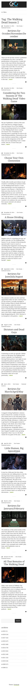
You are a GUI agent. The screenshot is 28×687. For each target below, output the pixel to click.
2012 (5, 654)
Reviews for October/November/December (14, 33)
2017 (5, 638)
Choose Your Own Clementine (14, 159)
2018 (5, 634)
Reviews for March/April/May (14, 390)
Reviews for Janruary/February (14, 507)
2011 (5, 657)
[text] (2, 26)
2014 (5, 648)
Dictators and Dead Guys (14, 331)
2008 (5, 667)
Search (18, 620)
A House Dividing (14, 217)
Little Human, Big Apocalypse (14, 450)
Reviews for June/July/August (14, 275)
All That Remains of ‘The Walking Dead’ (14, 563)
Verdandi (16, 684)
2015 (5, 644)
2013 (5, 651)
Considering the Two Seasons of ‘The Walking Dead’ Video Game (14, 97)
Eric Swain (19, 26)
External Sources (5, 28)
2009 (5, 664)
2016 (5, 641)
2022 (5, 631)
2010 (5, 661)
